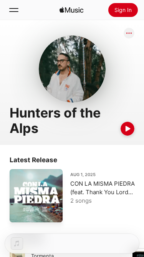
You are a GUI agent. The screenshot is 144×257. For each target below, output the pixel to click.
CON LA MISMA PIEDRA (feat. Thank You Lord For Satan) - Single (102, 192)
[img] (71, 10)
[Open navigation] (13, 10)
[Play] (127, 129)
